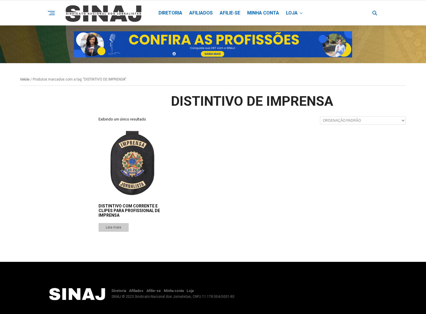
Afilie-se (230, 13)
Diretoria (170, 13)
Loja (292, 13)
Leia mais (113, 227)
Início (25, 79)
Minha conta (263, 13)
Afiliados (201, 13)
